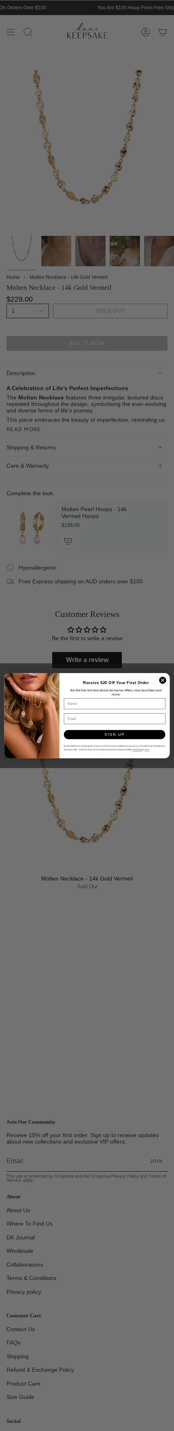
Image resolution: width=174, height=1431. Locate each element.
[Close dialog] (162, 680)
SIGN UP (114, 734)
